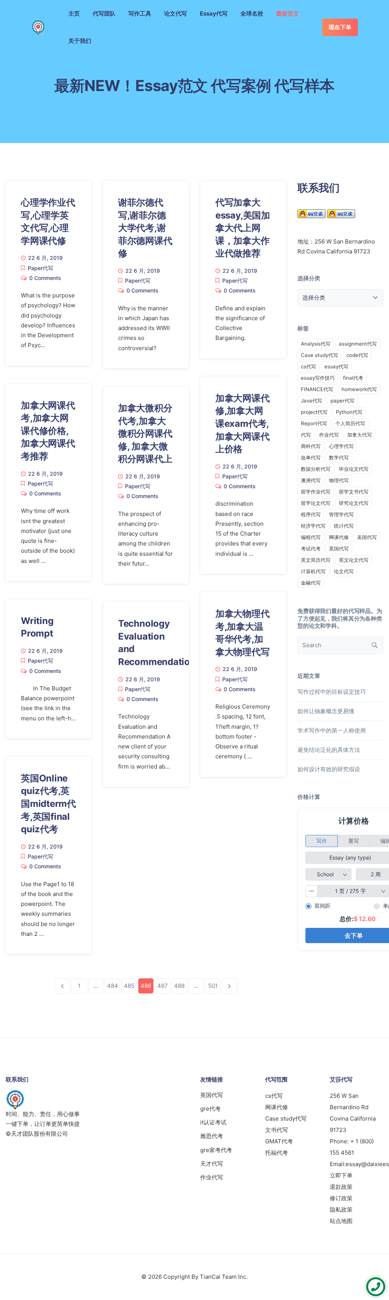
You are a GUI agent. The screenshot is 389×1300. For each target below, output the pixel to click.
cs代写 (308, 366)
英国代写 (339, 548)
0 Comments (45, 278)
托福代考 (276, 1152)
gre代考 (210, 1108)
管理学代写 (341, 514)
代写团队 (104, 13)
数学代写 (339, 457)
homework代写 (359, 389)
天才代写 (211, 1163)
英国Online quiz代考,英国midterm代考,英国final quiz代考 (48, 804)
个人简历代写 (350, 423)
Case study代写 (319, 355)
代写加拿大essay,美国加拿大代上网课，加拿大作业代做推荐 (242, 228)
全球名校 (251, 13)
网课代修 (339, 537)
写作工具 (139, 13)
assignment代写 (358, 344)
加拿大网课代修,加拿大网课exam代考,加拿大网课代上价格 (242, 423)
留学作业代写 (315, 492)
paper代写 (342, 401)
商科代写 (311, 446)
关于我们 (79, 40)
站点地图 (341, 1221)
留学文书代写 (353, 492)
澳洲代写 (311, 480)
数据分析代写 (315, 469)
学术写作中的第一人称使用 (331, 730)
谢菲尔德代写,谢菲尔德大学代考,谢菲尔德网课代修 (145, 228)
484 (112, 985)
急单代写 (311, 457)
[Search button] (374, 645)
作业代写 (329, 435)
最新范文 (287, 13)
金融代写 (311, 583)
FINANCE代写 (317, 389)
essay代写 (336, 366)
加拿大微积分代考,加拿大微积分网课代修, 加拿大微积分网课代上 (145, 433)
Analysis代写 (315, 344)
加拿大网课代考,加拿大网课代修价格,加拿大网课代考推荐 (48, 431)
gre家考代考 (216, 1150)
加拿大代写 (359, 435)
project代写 (314, 412)
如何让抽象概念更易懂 (325, 711)
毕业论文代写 (353, 469)
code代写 (357, 355)
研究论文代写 (353, 503)
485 (129, 985)
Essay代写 (214, 13)
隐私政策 (341, 1209)
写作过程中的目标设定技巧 (331, 691)
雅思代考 (211, 1136)
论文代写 (175, 13)
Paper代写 (40, 268)
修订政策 (341, 1198)
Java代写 (311, 401)
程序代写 (311, 514)
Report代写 (314, 423)
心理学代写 (341, 446)
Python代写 (349, 412)
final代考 (353, 378)
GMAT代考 (279, 1141)
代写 (306, 435)
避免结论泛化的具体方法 (328, 749)
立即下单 (341, 1175)
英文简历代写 (315, 560)
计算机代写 (313, 571)
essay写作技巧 (318, 378)
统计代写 (344, 526)
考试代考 (311, 548)
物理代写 (339, 480)
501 (213, 985)
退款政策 (341, 1186)
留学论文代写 (315, 503)
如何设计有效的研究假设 (328, 769)
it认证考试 (213, 1122)
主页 (74, 13)
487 (162, 985)
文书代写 (276, 1129)
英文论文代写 (353, 560)
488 (179, 985)
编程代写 (311, 537)
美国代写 (367, 537)
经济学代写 (313, 526)
